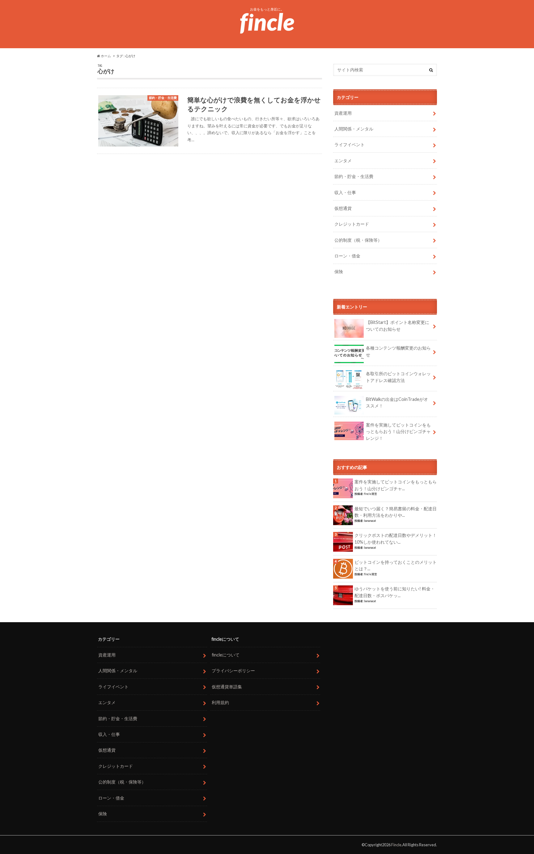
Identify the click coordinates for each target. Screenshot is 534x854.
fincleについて (225, 654)
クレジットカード (351, 224)
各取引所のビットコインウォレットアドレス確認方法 (398, 377)
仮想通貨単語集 (227, 686)
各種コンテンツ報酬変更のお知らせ (398, 351)
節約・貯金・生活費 (353, 176)
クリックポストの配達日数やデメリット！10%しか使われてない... (395, 539)
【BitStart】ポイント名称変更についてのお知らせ (397, 326)
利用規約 (220, 702)
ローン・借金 (347, 255)
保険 (338, 271)
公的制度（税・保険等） (358, 240)
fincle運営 (370, 493)
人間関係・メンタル (353, 128)
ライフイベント (349, 144)
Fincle (396, 844)
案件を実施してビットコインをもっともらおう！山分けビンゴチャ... (395, 485)
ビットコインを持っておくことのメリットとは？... (395, 565)
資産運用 (343, 113)
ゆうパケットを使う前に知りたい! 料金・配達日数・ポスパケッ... (394, 592)
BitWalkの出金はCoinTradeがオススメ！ (397, 403)
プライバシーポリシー (233, 670)
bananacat (370, 520)
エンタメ (343, 160)
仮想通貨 (343, 208)
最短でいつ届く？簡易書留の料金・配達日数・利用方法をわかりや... (395, 512)
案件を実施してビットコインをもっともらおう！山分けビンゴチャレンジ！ (398, 431)
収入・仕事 (345, 192)
